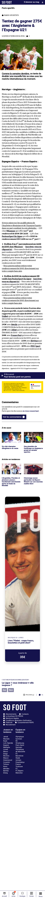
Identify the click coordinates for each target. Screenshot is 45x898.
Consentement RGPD (26, 722)
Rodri (5, 741)
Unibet (5, 316)
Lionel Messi (5, 750)
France (18, 764)
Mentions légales (12, 718)
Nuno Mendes (6, 767)
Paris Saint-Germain (20, 746)
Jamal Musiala (6, 738)
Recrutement (10, 725)
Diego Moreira (6, 755)
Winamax (10, 231)
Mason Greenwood (7, 759)
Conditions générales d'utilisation (19, 720)
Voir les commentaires (12, 417)
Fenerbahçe (20, 762)
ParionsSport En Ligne (12, 236)
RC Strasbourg (20, 742)
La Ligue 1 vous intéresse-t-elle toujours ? (18, 684)
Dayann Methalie (6, 746)
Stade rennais (18, 759)
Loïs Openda (8, 743)
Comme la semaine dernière (15, 73)
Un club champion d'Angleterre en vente (11, 434)
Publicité (9, 722)
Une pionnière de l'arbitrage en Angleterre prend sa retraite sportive (32, 436)
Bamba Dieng (6, 772)
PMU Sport (35, 346)
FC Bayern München (19, 772)
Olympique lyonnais (20, 738)
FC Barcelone (19, 755)
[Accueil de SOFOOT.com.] (7, 2)
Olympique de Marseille (20, 750)
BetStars (35, 341)
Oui (4, 690)
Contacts (25, 714)
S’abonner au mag (31, 2)
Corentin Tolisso (6, 763)
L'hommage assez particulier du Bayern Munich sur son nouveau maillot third (33, 468)
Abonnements (11, 714)
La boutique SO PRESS (14, 716)
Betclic (14, 324)
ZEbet (14, 330)
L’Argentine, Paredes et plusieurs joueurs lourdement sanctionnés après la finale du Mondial (11, 469)
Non (11, 690)
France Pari (16, 335)
